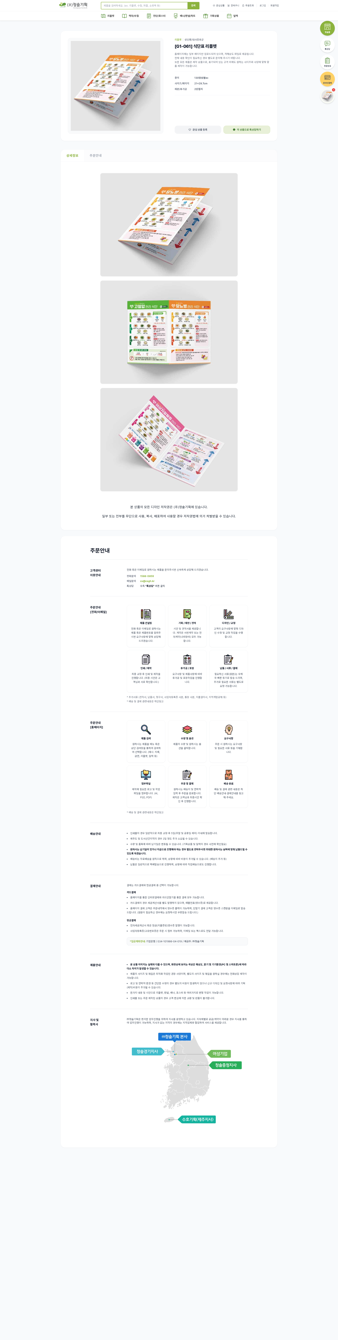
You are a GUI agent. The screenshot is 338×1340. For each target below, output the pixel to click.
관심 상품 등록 (200, 129)
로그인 (263, 5)
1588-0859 (147, 576)
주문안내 (96, 155)
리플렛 (178, 39)
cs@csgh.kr (147, 580)
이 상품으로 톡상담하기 (249, 129)
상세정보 (72, 155)
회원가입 (274, 5)
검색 (193, 5)
